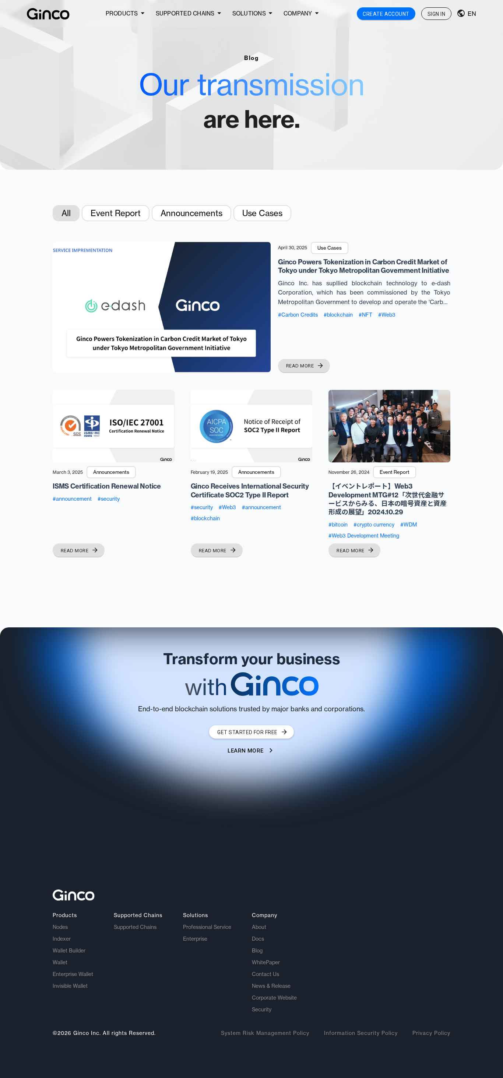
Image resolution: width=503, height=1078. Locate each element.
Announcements (191, 213)
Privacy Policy (431, 1033)
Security (261, 1009)
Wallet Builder (69, 951)
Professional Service (207, 927)
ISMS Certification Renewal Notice (107, 486)
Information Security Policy (361, 1033)
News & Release (271, 986)
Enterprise (195, 939)
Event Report (116, 213)
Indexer (62, 939)
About (259, 927)
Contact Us (265, 974)
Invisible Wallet (70, 986)
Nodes (60, 927)
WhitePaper (266, 962)
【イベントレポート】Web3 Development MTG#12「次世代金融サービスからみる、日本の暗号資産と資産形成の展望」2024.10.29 (387, 499)
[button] (126, 13)
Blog (257, 951)
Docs (258, 939)
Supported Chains (135, 927)
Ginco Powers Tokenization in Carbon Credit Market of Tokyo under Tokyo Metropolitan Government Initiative (363, 266)
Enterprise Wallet (73, 974)
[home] (48, 14)
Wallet (60, 962)
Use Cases (262, 213)
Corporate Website (274, 998)
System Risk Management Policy (265, 1033)
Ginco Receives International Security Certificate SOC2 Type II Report (250, 490)
